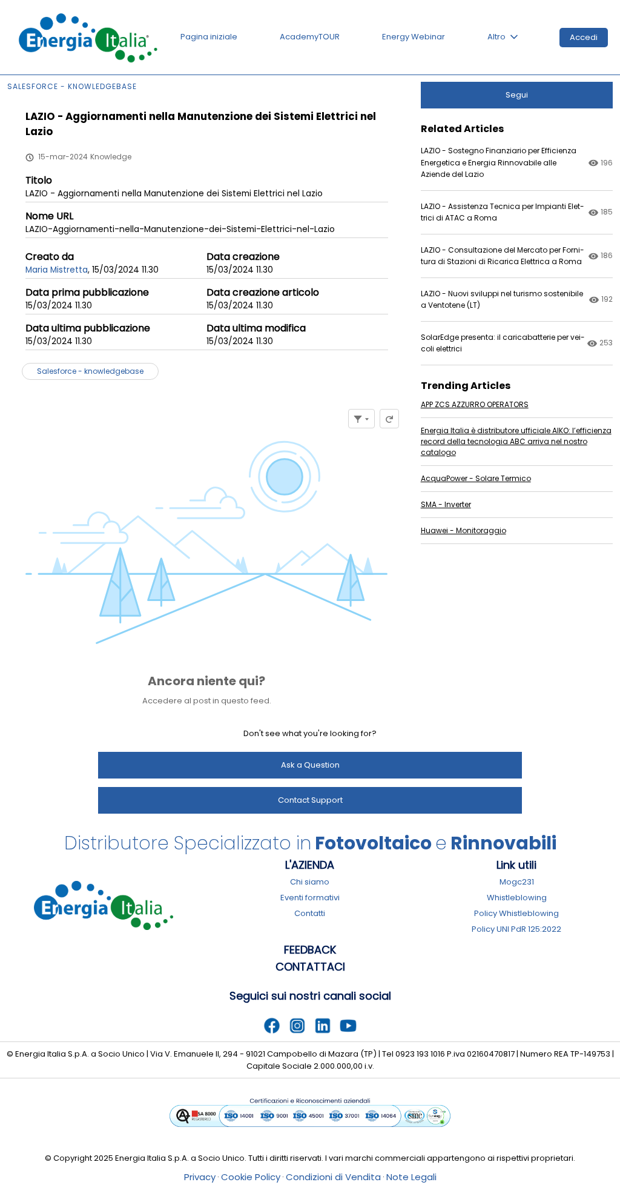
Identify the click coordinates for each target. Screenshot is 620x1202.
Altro (496, 36)
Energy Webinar (413, 36)
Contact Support (310, 800)
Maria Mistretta (56, 270)
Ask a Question (310, 765)
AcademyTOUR (310, 36)
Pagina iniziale (208, 36)
